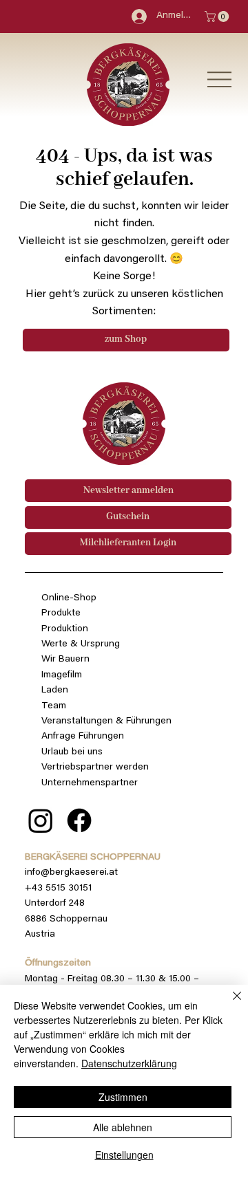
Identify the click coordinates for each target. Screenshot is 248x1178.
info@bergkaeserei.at (71, 872)
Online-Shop (68, 598)
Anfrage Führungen (82, 736)
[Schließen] (228, 1004)
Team (53, 706)
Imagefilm (61, 675)
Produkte (61, 613)
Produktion (64, 629)
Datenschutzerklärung (129, 1063)
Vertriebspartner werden (95, 767)
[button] (218, 16)
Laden (54, 690)
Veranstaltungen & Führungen (106, 721)
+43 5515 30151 (58, 888)
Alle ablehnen (122, 1127)
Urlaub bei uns (72, 752)
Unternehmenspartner (89, 783)
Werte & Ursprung (80, 644)
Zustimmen (123, 1097)
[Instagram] (40, 820)
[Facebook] (79, 820)
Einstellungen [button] (124, 1154)
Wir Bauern (65, 659)
